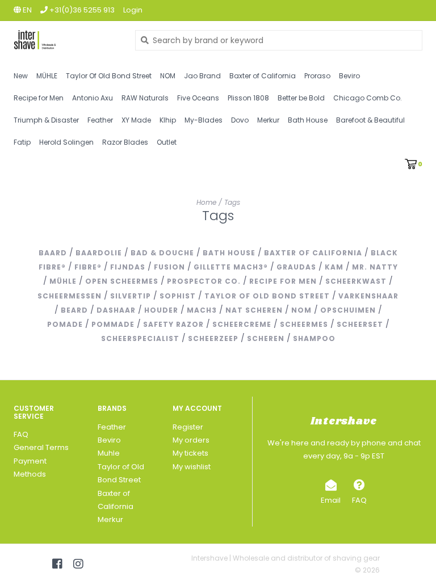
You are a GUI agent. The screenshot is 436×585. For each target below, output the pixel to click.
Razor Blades (125, 142)
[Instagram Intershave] (78, 564)
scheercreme (241, 324)
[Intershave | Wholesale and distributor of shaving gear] (66, 40)
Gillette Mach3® (231, 267)
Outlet (167, 142)
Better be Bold (301, 98)
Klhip (168, 120)
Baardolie (99, 253)
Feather (100, 120)
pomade (65, 324)
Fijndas (127, 267)
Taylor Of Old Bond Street (109, 76)
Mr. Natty (375, 267)
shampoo (314, 338)
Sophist (178, 296)
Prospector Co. (204, 281)
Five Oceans (198, 98)
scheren (265, 338)
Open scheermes (121, 281)
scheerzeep (213, 338)
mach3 (202, 310)
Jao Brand (202, 76)
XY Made (136, 120)
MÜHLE (46, 76)
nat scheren (254, 310)
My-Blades (204, 120)
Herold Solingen (66, 142)
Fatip (22, 142)
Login (132, 10)
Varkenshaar (368, 296)
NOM (167, 76)
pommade (113, 324)
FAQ (21, 434)
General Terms (41, 447)
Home (206, 202)
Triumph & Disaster (46, 120)
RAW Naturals (145, 98)
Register (188, 427)
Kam (334, 267)
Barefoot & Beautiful (370, 120)
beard (74, 310)
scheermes (304, 324)
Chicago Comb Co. (367, 98)
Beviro (349, 76)
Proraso (317, 76)
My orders (191, 440)
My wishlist (192, 466)
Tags (232, 202)
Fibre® (88, 267)
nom (301, 310)
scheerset (360, 324)
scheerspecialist (140, 338)
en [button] (26, 10)
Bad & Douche (162, 253)
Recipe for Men (39, 98)
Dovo (240, 120)
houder (161, 310)
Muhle (109, 453)
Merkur (268, 120)
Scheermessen (69, 296)
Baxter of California (262, 76)
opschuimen (348, 310)
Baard (53, 253)
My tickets (190, 453)
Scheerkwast (356, 281)
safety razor (173, 324)
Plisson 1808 (248, 98)
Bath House (308, 120)
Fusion (169, 267)
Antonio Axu (92, 98)
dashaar (116, 310)
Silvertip (130, 296)
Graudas (296, 267)
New (21, 76)
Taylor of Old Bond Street (267, 296)
